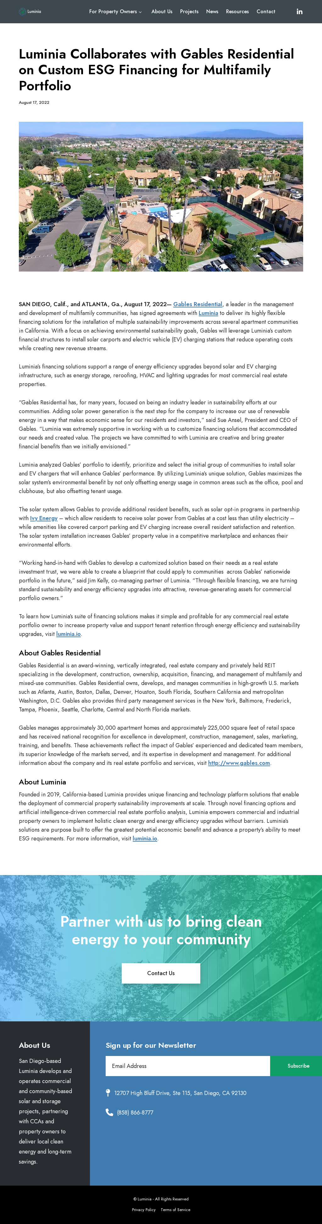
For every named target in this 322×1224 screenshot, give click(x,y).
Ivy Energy (44, 518)
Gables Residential (197, 304)
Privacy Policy (144, 1210)
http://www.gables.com (239, 763)
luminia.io (68, 634)
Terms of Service (175, 1210)
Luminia (208, 313)
